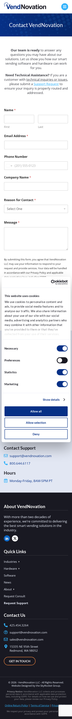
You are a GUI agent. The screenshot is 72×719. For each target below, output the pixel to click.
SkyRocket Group (50, 685)
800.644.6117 (20, 463)
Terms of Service (40, 705)
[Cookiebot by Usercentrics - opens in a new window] (51, 282)
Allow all (36, 411)
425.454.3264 (19, 625)
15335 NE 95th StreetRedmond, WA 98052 (24, 648)
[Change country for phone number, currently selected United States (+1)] (8, 165)
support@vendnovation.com (31, 456)
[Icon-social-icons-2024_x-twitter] (15, 538)
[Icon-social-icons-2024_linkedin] (7, 538)
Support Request (46, 84)
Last (40, 126)
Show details (51, 399)
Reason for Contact (20, 200)
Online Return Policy (16, 705)
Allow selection (36, 422)
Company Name (17, 177)
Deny (36, 434)
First (7, 126)
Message (12, 222)
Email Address (16, 136)
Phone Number (15, 157)
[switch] (62, 360)
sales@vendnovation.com (26, 639)
